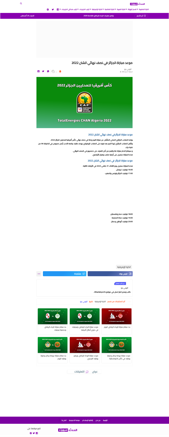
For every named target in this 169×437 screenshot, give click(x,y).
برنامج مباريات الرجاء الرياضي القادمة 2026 (99, 15)
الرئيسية (105, 420)
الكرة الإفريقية (124, 267)
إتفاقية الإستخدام (87, 420)
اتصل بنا (64, 420)
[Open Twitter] (52, 9)
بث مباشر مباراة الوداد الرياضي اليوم (117, 327)
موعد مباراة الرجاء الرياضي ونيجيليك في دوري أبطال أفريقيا (85, 328)
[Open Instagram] (47, 9)
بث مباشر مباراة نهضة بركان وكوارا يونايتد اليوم (53, 357)
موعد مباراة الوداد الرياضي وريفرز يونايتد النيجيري (86, 357)
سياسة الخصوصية (74, 420)
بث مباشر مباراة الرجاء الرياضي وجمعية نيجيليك (55, 328)
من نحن (98, 420)
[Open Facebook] (58, 9)
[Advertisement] (84, 39)
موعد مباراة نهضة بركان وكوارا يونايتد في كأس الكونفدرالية (118, 357)
